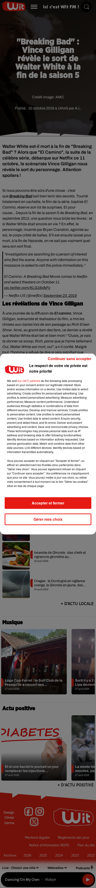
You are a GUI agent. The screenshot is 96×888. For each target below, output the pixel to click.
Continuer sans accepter (69, 358)
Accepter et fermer (48, 503)
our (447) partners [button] (28, 381)
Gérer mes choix (48, 519)
